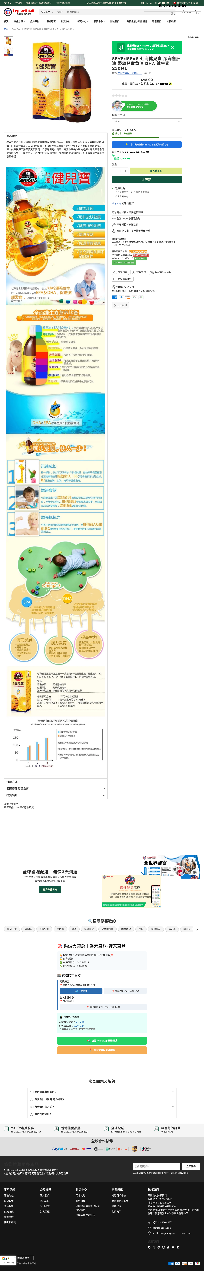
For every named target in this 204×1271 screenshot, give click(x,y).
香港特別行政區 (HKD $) (19, 1257)
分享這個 (122, 305)
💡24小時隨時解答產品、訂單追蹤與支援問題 (147, 144)
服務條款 (9, 1195)
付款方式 (9, 1211)
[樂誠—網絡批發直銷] (19, 12)
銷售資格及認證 (120, 1201)
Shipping (116, 203)
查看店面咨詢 (121, 196)
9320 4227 (79, 1026)
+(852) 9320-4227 (161, 1222)
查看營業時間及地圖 (138, 251)
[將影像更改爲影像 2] (8, 51)
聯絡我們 (133, 225)
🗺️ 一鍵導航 (81, 991)
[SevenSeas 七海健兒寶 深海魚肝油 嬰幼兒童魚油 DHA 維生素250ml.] (61, 81)
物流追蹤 (9, 1217)
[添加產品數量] (125, 171)
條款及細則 (10, 1222)
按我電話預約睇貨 (141, 255)
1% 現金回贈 (148, 47)
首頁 (6, 29)
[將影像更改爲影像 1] (8, 40)
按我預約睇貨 (140, 258)
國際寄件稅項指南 (85, 1215)
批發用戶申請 (119, 1195)
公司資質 (45, 1206)
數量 (114, 164)
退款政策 (9, 1201)
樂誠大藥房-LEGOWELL (130, 73)
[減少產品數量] (115, 171)
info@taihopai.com (161, 1227)
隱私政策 (9, 1206)
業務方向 (45, 1201)
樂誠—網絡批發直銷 (26, 1263)
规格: (118, 115)
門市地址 (80, 1195)
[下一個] (196, 929)
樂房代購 (116, 1206)
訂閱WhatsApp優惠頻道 (124, 262)
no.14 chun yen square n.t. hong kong (171, 1233)
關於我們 (45, 1195)
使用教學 (116, 1211)
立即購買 (146, 179)
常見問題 (45, 1211)
